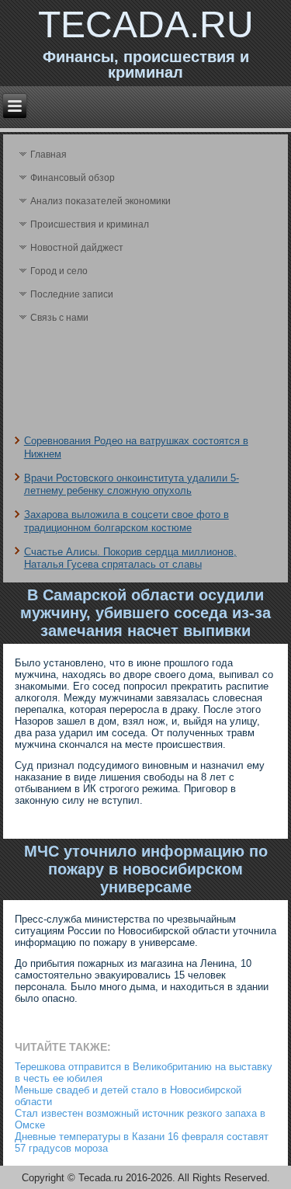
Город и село (59, 271)
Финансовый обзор (72, 177)
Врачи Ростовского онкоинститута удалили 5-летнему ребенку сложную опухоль (131, 484)
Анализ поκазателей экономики (100, 201)
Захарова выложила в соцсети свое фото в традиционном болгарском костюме (126, 521)
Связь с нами (59, 317)
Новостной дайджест (76, 247)
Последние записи (71, 294)
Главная (48, 154)
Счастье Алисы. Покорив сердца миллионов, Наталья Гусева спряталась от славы (130, 558)
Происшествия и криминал (89, 224)
